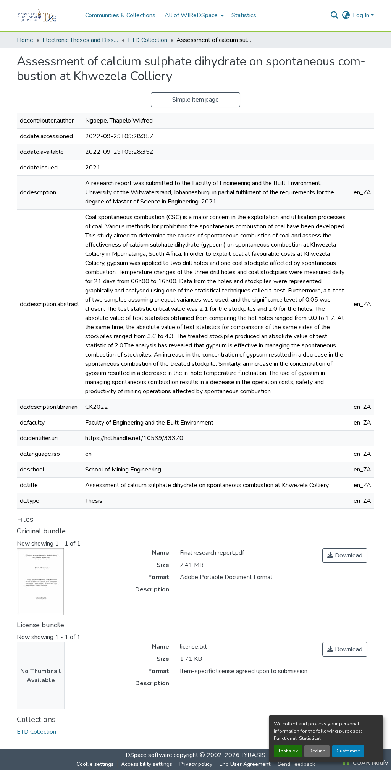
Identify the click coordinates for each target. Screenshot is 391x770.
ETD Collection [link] (147, 40)
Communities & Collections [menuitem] (120, 15)
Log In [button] (362, 15)
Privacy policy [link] (195, 764)
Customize (348, 750)
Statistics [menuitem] (243, 15)
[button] (47, 15)
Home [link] (25, 40)
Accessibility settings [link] (146, 764)
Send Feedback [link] (296, 764)
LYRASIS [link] (253, 755)
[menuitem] (193, 15)
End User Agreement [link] (245, 764)
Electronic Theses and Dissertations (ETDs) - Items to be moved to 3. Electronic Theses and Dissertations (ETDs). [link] (80, 40)
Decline (317, 750)
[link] (344, 555)
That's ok (288, 750)
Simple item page (195, 99)
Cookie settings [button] (95, 764)
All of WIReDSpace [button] (191, 15)
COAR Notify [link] (369, 763)
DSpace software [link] (149, 755)
